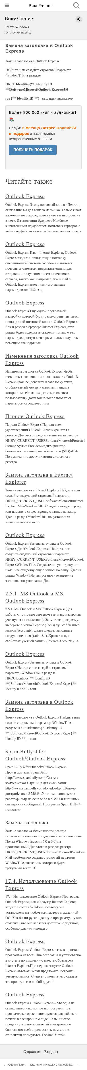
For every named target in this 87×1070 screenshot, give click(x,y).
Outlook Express (24, 196)
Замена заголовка (26, 822)
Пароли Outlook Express (34, 416)
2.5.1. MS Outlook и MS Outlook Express (34, 597)
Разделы (51, 1052)
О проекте (31, 1052)
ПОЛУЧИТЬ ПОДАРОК (32, 150)
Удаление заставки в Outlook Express (54, 1064)
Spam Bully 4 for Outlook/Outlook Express (35, 755)
